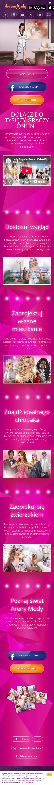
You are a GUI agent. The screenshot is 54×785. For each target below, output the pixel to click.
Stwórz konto (27, 100)
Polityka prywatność (27, 756)
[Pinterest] (31, 15)
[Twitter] (40, 15)
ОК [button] (49, 774)
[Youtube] (22, 15)
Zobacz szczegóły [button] (27, 782)
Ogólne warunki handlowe (27, 748)
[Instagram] (14, 15)
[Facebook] (5, 15)
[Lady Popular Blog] (48, 15)
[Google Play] (37, 8)
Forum (37, 739)
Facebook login (28, 86)
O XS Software (21, 739)
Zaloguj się (27, 73)
